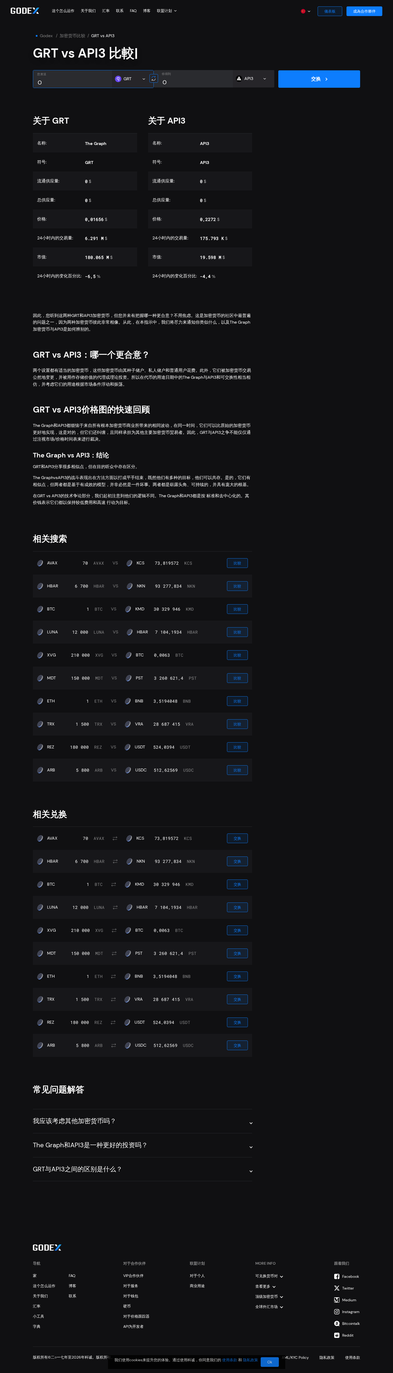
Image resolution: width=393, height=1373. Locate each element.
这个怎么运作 (63, 10)
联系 (120, 10)
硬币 (127, 1306)
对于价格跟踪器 (136, 1316)
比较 (237, 563)
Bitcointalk (351, 1323)
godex (46, 36)
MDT (51, 678)
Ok (269, 1362)
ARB (51, 770)
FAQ (133, 10)
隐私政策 (250, 1359)
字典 (36, 1326)
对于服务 (130, 1286)
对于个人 (197, 1276)
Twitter (348, 1288)
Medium (349, 1300)
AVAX (52, 563)
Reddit (347, 1335)
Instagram (351, 1312)
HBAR (52, 586)
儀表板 (330, 11)
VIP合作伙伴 (133, 1276)
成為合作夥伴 (364, 11)
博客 (147, 10)
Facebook (350, 1276)
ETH (51, 701)
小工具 (38, 1316)
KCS (140, 563)
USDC (141, 770)
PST (139, 678)
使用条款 (229, 1359)
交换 (316, 79)
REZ (50, 747)
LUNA (52, 632)
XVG (51, 655)
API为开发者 (133, 1326)
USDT (140, 747)
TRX (51, 724)
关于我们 (88, 10)
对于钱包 (130, 1296)
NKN (141, 586)
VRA (139, 724)
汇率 (106, 10)
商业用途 (197, 1286)
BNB (139, 701)
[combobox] (167, 11)
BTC (51, 609)
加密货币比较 (72, 36)
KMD (139, 609)
